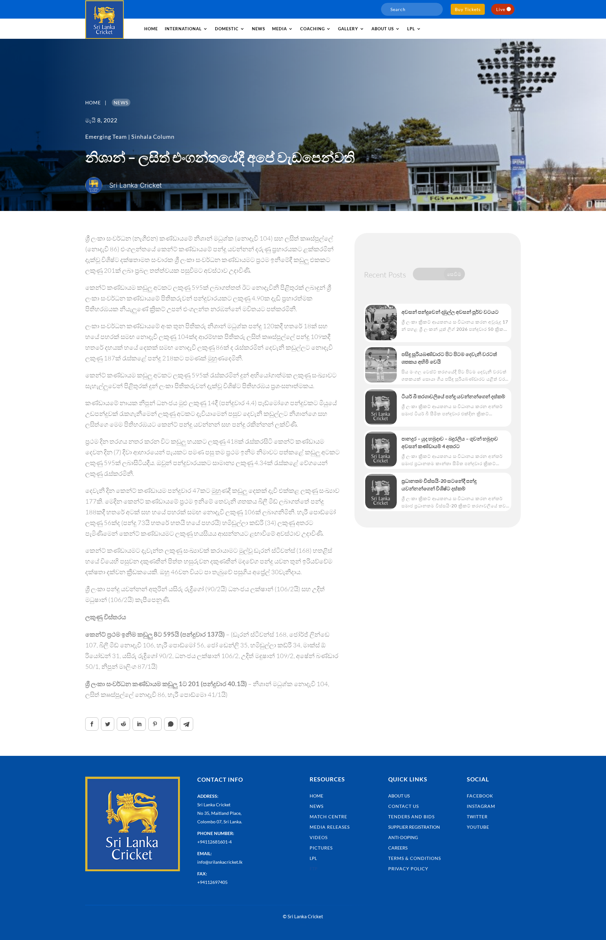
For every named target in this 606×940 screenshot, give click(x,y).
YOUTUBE (478, 827)
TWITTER (477, 816)
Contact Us (403, 806)
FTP (314, 868)
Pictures (321, 847)
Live (500, 9)
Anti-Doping (403, 837)
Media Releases (330, 827)
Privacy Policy (408, 868)
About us (382, 28)
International (183, 28)
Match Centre (328, 816)
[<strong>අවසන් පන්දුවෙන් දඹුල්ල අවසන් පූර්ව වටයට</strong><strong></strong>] (381, 322)
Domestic (227, 28)
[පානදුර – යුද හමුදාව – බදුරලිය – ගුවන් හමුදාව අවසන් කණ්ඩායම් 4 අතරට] (381, 449)
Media (279, 28)
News (258, 28)
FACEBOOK (480, 795)
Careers (397, 847)
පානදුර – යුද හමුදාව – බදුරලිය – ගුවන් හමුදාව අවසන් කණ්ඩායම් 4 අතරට (449, 442)
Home (151, 28)
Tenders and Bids (411, 816)
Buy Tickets (468, 9)
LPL (411, 28)
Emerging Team (106, 136)
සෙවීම (454, 274)
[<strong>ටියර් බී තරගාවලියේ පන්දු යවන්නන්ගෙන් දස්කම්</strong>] (381, 407)
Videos (319, 837)
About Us (399, 795)
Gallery (348, 28)
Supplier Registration (414, 827)
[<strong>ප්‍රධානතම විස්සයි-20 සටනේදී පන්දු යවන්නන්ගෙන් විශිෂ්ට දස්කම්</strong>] (381, 491)
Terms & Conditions (414, 858)
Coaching (312, 28)
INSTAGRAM (481, 806)
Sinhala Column (153, 136)
